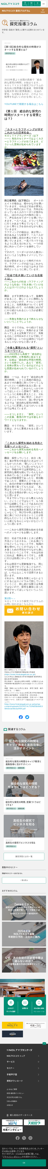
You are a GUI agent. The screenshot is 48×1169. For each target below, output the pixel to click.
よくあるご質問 (12, 1089)
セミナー (11, 1068)
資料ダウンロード (15, 1081)
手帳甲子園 (12, 1074)
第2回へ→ (10, 598)
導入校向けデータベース (21, 1115)
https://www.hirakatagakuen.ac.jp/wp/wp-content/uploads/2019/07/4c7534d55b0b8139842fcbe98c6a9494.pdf (23, 706)
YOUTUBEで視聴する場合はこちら (23, 104)
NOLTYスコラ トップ (16, 1056)
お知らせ (10, 1105)
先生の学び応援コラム (14, 1097)
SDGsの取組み (12, 1101)
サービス (11, 1062)
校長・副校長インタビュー (15, 1093)
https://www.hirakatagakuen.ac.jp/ (20, 674)
